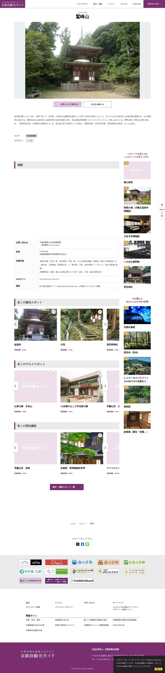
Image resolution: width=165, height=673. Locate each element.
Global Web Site (118, 625)
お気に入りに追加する (69, 104)
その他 (29, 140)
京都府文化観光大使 (34, 630)
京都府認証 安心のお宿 (35, 625)
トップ (72, 523)
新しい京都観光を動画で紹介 (95, 620)
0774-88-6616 (54, 245)
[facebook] (82, 544)
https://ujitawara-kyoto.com (49, 279)
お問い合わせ (89, 603)
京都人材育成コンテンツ (65, 625)
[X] (78, 544)
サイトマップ (118, 603)
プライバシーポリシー (64, 607)
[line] (87, 544)
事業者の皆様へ (154, 4)
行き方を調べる (97, 104)
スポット (82, 523)
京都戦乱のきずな (62, 620)
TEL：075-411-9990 (99, 659)
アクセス (123, 4)
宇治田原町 (31, 136)
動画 (28, 603)
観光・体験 (97, 4)
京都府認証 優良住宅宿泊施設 (125, 620)
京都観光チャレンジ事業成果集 (96, 625)
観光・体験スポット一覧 (64, 487)
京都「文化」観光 (33, 620)
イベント (111, 4)
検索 (162, 216)
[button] (105, 324)
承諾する (158, 669)
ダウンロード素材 (33, 607)
